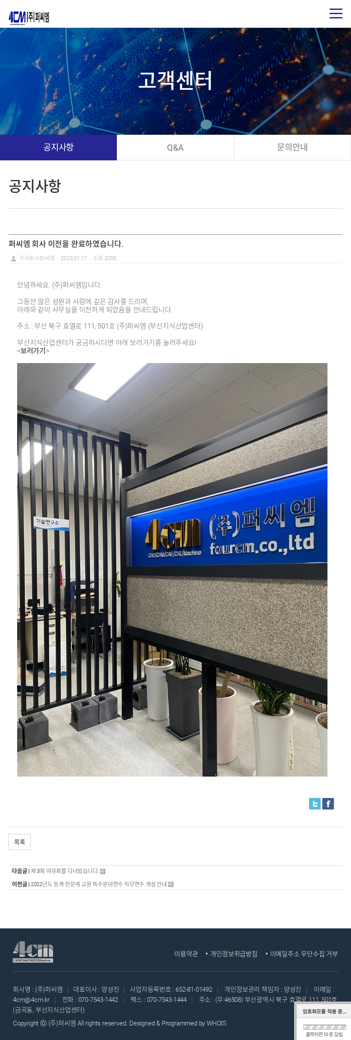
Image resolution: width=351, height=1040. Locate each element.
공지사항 (58, 147)
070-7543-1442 (98, 1000)
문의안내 (292, 147)
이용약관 (186, 954)
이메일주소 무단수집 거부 (304, 954)
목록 (19, 842)
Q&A (175, 147)
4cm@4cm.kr (31, 1000)
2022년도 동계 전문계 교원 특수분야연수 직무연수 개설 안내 (99, 884)
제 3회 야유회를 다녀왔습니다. (65, 871)
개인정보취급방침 (233, 954)
